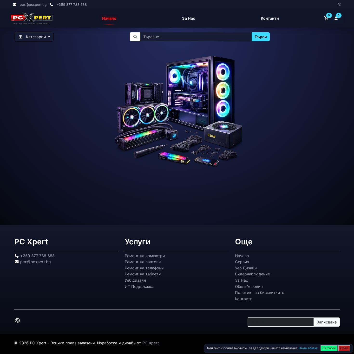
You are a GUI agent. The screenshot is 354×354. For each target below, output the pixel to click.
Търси (261, 36)
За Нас (188, 18)
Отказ (344, 348)
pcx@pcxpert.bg (33, 4)
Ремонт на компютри (145, 255)
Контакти (270, 18)
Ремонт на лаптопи (143, 261)
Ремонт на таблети (143, 274)
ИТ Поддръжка (139, 286)
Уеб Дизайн (246, 268)
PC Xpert (150, 343)
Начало (109, 18)
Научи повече (308, 348)
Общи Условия (249, 286)
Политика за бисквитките (259, 292)
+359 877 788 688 (72, 4)
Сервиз (242, 261)
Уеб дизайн (135, 280)
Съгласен (329, 348)
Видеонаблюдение (252, 274)
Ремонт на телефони (144, 268)
